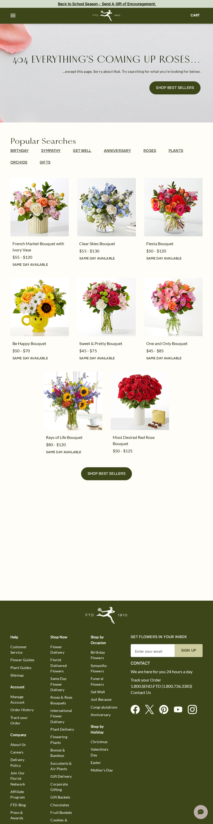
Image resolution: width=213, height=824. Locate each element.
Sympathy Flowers (99, 668)
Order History (22, 710)
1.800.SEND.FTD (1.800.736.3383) (161, 686)
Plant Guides (20, 667)
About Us (18, 744)
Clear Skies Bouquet (97, 243)
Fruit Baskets (61, 812)
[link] (39, 207)
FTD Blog (18, 805)
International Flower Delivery (61, 716)
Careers (16, 752)
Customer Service (18, 649)
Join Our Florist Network (17, 778)
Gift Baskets (60, 797)
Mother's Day (102, 770)
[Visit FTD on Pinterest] (165, 710)
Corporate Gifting (59, 787)
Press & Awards (16, 815)
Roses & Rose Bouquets (61, 700)
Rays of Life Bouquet (64, 437)
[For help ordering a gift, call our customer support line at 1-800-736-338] (106, 15)
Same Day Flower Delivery (58, 684)
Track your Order (19, 720)
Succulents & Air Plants (61, 766)
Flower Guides (22, 660)
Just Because (101, 699)
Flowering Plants (58, 739)
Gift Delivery (61, 776)
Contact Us (141, 692)
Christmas (99, 741)
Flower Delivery (57, 649)
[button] (13, 15)
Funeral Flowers (97, 681)
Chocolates (59, 805)
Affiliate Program (17, 794)
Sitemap (17, 675)
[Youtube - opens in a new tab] (180, 710)
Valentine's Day (100, 752)
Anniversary (101, 714)
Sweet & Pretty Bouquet (100, 343)
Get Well (98, 692)
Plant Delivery (62, 729)
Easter (96, 762)
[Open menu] (13, 15)
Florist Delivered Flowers (58, 665)
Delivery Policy (17, 762)
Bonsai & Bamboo (57, 753)
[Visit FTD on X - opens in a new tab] (151, 710)
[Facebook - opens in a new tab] (137, 710)
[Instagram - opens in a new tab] (194, 710)
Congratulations (104, 707)
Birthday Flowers (98, 655)
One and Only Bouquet (167, 343)
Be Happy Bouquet (29, 343)
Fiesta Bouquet (160, 243)
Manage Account (17, 699)
